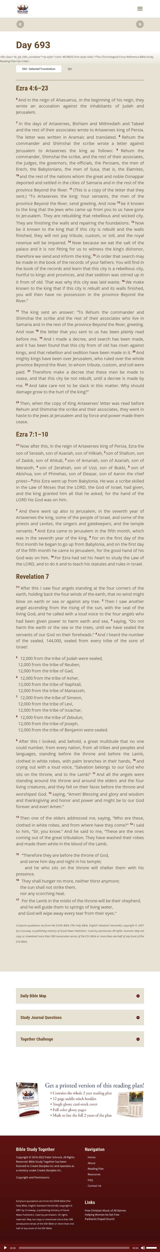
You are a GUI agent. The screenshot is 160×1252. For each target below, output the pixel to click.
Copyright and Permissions (32, 1177)
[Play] (5, 1248)
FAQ (90, 1180)
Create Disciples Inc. (49, 1170)
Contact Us (94, 1186)
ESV (24, 69)
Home (91, 1157)
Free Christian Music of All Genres (105, 1210)
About (91, 1163)
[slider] (152, 1247)
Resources (94, 1174)
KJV (70, 69)
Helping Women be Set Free (102, 1214)
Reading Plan (96, 1169)
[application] (80, 1248)
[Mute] (143, 1248)
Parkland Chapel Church (100, 1219)
